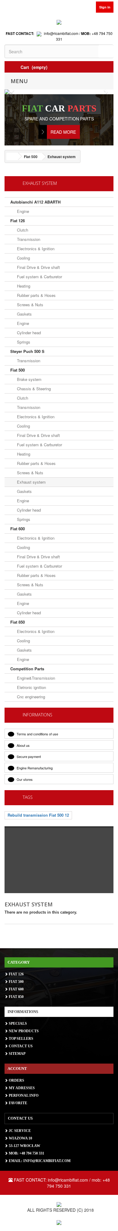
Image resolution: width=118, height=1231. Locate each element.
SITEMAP (16, 1054)
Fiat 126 (17, 220)
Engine (22, 211)
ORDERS (16, 1080)
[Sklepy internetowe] (59, 1222)
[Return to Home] (12, 156)
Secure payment (28, 756)
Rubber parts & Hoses (36, 295)
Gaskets (24, 314)
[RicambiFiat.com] (59, 22)
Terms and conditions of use (37, 733)
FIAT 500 (16, 982)
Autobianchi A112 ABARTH (35, 202)
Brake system (28, 379)
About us (23, 745)
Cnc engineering (30, 697)
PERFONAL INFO (23, 1095)
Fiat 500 (17, 370)
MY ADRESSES (21, 1088)
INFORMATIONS (37, 715)
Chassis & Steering (33, 388)
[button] (13, 91)
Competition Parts (27, 669)
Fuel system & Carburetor (39, 276)
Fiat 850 (17, 622)
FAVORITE (17, 1103)
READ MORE (63, 132)
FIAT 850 (16, 997)
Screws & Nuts (29, 304)
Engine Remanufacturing (34, 767)
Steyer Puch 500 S (27, 351)
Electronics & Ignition (35, 248)
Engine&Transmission (35, 678)
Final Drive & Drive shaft (38, 267)
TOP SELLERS (20, 1038)
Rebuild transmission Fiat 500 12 (38, 815)
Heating (23, 286)
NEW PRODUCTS (23, 1031)
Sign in (104, 7)
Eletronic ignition (31, 687)
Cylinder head (28, 332)
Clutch (22, 230)
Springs (23, 342)
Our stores (24, 779)
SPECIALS (17, 1023)
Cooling (23, 258)
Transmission (28, 239)
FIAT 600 (16, 989)
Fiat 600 (17, 528)
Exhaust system (31, 482)
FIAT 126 (16, 974)
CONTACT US (20, 1046)
